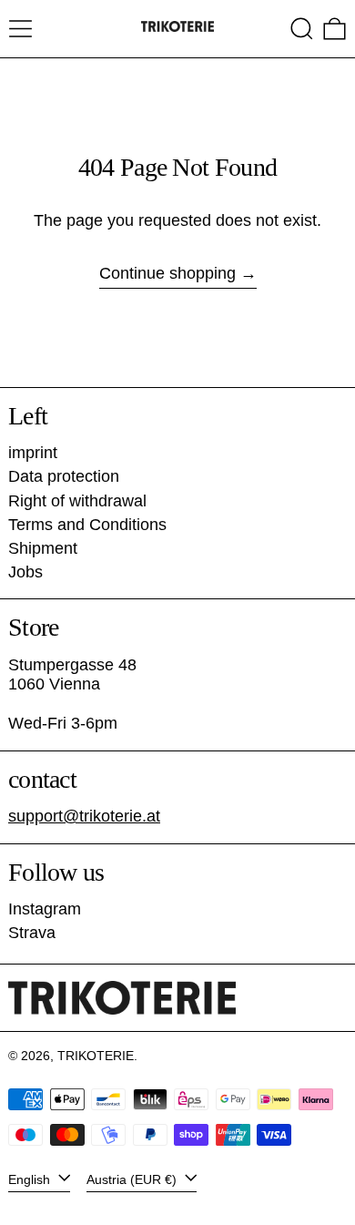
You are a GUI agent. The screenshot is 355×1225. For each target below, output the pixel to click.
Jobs (25, 572)
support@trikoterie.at (84, 816)
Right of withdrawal (77, 501)
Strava (32, 933)
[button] (301, 28)
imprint (32, 453)
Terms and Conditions (87, 525)
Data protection (63, 476)
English (31, 1178)
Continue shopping (167, 273)
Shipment (42, 548)
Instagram (44, 909)
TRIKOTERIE (95, 1055)
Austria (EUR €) (133, 1178)
